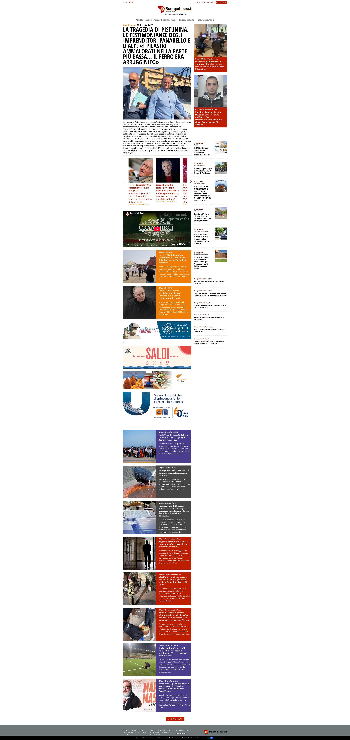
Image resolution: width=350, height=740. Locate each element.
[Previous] (124, 182)
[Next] (191, 182)
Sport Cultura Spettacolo (205, 20)
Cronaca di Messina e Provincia (165, 20)
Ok (211, 738)
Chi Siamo (201, 2)
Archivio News (175, 719)
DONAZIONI (221, 2)
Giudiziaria (148, 20)
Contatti (210, 2)
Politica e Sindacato (186, 20)
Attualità (139, 20)
